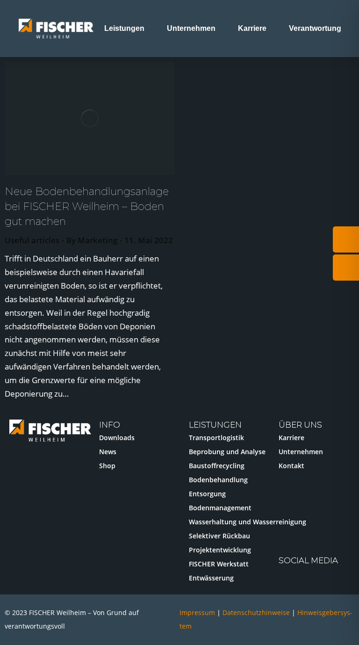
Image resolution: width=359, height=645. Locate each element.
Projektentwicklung (220, 549)
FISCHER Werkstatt (219, 563)
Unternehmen (301, 451)
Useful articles (32, 240)
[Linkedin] (309, 575)
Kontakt (291, 465)
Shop (107, 465)
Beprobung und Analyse (227, 451)
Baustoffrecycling (216, 465)
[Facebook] (330, 575)
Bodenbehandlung (218, 479)
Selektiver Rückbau (219, 535)
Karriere (291, 437)
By (91, 240)
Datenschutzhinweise (257, 612)
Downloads (117, 437)
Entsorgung (207, 493)
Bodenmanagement (220, 507)
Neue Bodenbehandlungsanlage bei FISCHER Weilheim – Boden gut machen (87, 206)
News (107, 451)
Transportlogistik (216, 437)
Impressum (197, 612)
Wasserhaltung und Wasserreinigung (247, 521)
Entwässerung (211, 577)
